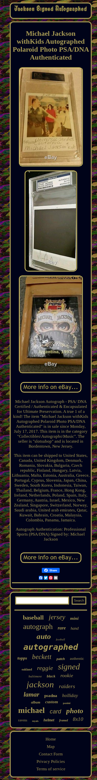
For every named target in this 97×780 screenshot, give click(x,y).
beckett (41, 657)
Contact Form (51, 754)
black (51, 676)
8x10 (78, 719)
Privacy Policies (51, 761)
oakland (27, 669)
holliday (70, 695)
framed (63, 720)
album (35, 702)
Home (51, 739)
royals (35, 721)
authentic (77, 659)
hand (75, 628)
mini (74, 618)
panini (66, 703)
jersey (57, 617)
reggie (45, 667)
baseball (33, 617)
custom (51, 702)
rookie (66, 675)
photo (74, 711)
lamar (31, 694)
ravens (22, 720)
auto (44, 636)
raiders (67, 686)
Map (51, 746)
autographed (50, 647)
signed (69, 666)
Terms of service (50, 769)
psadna (50, 695)
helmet (49, 720)
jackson (40, 684)
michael (31, 710)
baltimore (35, 676)
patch (60, 659)
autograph (38, 626)
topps (22, 658)
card (55, 711)
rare (62, 627)
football (60, 639)
